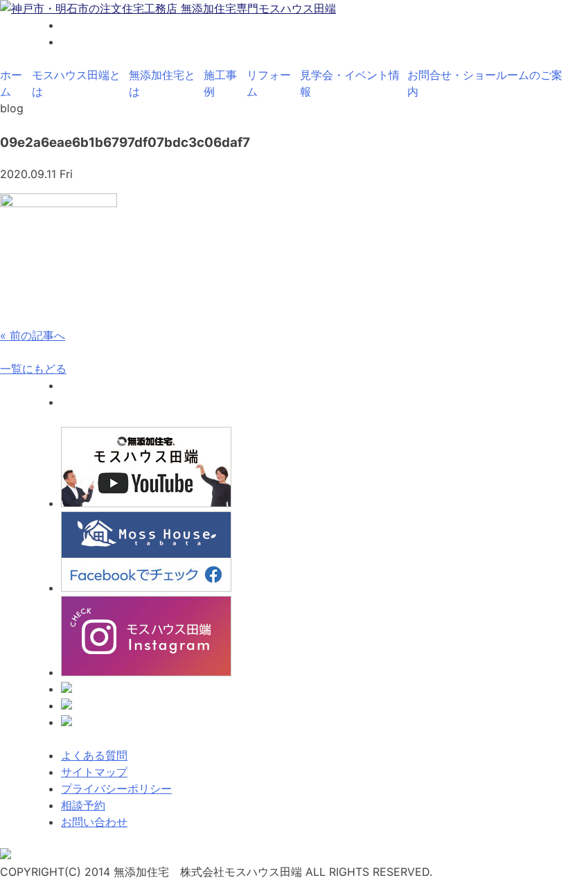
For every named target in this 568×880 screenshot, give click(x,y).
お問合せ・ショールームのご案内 (484, 83)
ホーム (11, 83)
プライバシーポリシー (116, 788)
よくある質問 (94, 755)
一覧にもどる (33, 369)
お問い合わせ (94, 822)
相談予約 (83, 805)
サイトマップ (94, 772)
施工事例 (220, 83)
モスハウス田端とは (76, 83)
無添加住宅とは (162, 83)
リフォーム (269, 83)
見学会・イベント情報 (350, 83)
